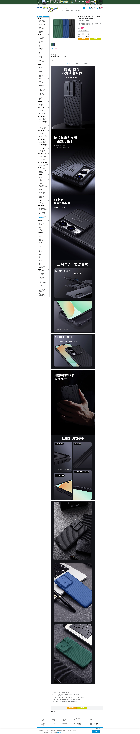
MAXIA (40, 286)
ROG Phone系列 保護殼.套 (43, 170)
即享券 (73, 10)
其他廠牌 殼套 (41, 239)
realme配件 (40, 200)
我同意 (95, 731)
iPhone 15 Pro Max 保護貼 (43, 165)
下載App (38, 4)
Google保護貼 (41, 177)
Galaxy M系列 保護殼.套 (42, 214)
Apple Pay (86, 30)
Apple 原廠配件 (41, 105)
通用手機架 (40, 263)
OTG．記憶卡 (40, 48)
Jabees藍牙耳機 (41, 85)
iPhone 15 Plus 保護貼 (42, 156)
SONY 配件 (40, 220)
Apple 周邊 (40, 101)
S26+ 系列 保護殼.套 (42, 208)
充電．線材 (40, 34)
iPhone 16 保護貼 (41, 133)
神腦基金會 (42, 720)
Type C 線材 (41, 38)
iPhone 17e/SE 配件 (41, 125)
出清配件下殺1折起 (42, 20)
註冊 (94, 7)
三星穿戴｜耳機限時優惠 (42, 21)
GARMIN (40, 67)
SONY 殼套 (40, 224)
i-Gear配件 (40, 278)
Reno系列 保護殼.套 (42, 192)
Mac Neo (67, 10)
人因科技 (40, 97)
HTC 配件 (39, 179)
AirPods (70, 10)
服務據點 (41, 4)
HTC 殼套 (40, 180)
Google (40, 74)
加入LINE (92, 4)
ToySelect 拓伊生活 (42, 293)
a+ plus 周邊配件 (41, 273)
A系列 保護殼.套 (41, 196)
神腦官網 (42, 719)
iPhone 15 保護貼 (41, 151)
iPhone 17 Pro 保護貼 (42, 119)
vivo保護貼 (40, 230)
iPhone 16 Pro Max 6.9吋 (42, 144)
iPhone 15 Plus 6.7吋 (42, 153)
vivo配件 (39, 227)
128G (39, 53)
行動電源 (39, 25)
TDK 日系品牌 (41, 93)
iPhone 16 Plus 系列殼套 (43, 136)
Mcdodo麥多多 (41, 285)
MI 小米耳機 (41, 86)
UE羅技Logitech (41, 95)
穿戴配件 (40, 76)
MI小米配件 (40, 183)
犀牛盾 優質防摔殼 (42, 295)
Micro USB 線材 (41, 41)
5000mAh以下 (41, 27)
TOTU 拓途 (40, 291)
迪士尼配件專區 (41, 294)
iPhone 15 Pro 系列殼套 (42, 159)
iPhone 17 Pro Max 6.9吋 (42, 121)
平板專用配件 (40, 242)
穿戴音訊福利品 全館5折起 (43, 24)
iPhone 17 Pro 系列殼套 (42, 118)
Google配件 (40, 174)
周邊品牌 (39, 269)
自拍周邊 (39, 256)
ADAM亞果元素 (41, 270)
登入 (92, 7)
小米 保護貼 (40, 189)
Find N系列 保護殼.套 (42, 195)
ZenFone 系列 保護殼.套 (42, 168)
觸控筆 (40, 254)
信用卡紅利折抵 (81, 30)
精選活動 (39, 18)
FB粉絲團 (101, 4)
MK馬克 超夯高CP (42, 283)
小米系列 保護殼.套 (42, 185)
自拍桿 (40, 257)
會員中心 (92, 8)
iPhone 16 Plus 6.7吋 (42, 135)
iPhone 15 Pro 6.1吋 (41, 158)
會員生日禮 (53, 720)
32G (39, 51)
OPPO (40, 70)
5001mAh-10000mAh (42, 28)
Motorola (40, 236)
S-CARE (87, 4)
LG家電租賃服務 (77, 10)
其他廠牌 (40, 98)
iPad (64, 10)
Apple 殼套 (40, 103)
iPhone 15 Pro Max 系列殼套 (43, 164)
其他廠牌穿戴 (41, 75)
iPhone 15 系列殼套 (42, 150)
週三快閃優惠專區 (41, 22)
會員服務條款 (43, 723)
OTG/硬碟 (40, 49)
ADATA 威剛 (41, 56)
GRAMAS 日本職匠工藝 (42, 277)
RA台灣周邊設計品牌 (42, 290)
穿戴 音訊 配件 (43, 13)
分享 (53, 48)
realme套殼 (40, 202)
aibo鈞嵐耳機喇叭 (41, 81)
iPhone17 (62, 10)
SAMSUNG (40, 71)
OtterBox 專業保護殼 (42, 289)
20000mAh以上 (41, 31)
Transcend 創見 (41, 61)
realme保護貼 (41, 203)
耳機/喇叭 (39, 78)
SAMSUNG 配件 (52, 13)
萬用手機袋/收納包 (42, 266)
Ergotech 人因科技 (42, 72)
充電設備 (40, 46)
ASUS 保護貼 (41, 172)
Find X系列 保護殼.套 (42, 193)
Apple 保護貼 (41, 104)
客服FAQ (64, 720)
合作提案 (53, 723)
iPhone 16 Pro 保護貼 (42, 142)
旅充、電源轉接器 (41, 37)
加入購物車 (84, 38)
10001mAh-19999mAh (42, 30)
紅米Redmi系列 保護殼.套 (43, 186)
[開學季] (70, 2)
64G (39, 52)
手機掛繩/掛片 (41, 264)
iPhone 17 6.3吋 (41, 107)
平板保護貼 (40, 251)
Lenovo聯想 (40, 245)
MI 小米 (40, 68)
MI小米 (40, 246)
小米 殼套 (40, 187)
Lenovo (40, 235)
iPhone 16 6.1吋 (41, 130)
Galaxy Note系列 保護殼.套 (43, 216)
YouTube (96, 4)
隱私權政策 (42, 724)
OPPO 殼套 (40, 197)
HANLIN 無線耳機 (41, 82)
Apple (39, 66)
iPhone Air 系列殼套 (42, 113)
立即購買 (95, 38)
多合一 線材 (40, 42)
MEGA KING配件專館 (42, 282)
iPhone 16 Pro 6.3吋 (41, 139)
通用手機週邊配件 (41, 267)
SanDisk (40, 60)
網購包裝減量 (64, 723)
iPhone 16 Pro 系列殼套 (42, 141)
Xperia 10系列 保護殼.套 (42, 223)
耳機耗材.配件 (41, 99)
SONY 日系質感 (41, 90)
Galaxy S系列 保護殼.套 (42, 212)
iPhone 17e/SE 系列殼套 (42, 127)
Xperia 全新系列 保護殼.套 (43, 222)
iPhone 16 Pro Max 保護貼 (43, 147)
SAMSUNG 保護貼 (42, 218)
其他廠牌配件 (40, 232)
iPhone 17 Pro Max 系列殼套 (43, 122)
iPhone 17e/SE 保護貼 (42, 128)
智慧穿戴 (39, 64)
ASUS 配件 (40, 167)
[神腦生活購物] (47, 8)
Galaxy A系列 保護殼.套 (42, 213)
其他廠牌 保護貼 (41, 240)
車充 (39, 45)
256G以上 (40, 55)
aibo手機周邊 (41, 274)
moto (39, 247)
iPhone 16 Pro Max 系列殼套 (43, 145)
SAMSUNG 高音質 (42, 89)
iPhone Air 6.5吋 (41, 112)
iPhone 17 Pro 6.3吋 (41, 116)
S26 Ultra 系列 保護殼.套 (43, 209)
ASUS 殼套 (40, 171)
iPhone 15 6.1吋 (41, 148)
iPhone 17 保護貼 (41, 110)
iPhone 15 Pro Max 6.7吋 (42, 162)
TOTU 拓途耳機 (41, 94)
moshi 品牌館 (41, 287)
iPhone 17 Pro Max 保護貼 (43, 124)
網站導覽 (42, 725)
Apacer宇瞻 (40, 57)
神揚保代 (44, 4)
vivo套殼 (40, 229)
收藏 (56, 48)
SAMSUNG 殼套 (62, 13)
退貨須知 (64, 719)
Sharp (40, 237)
